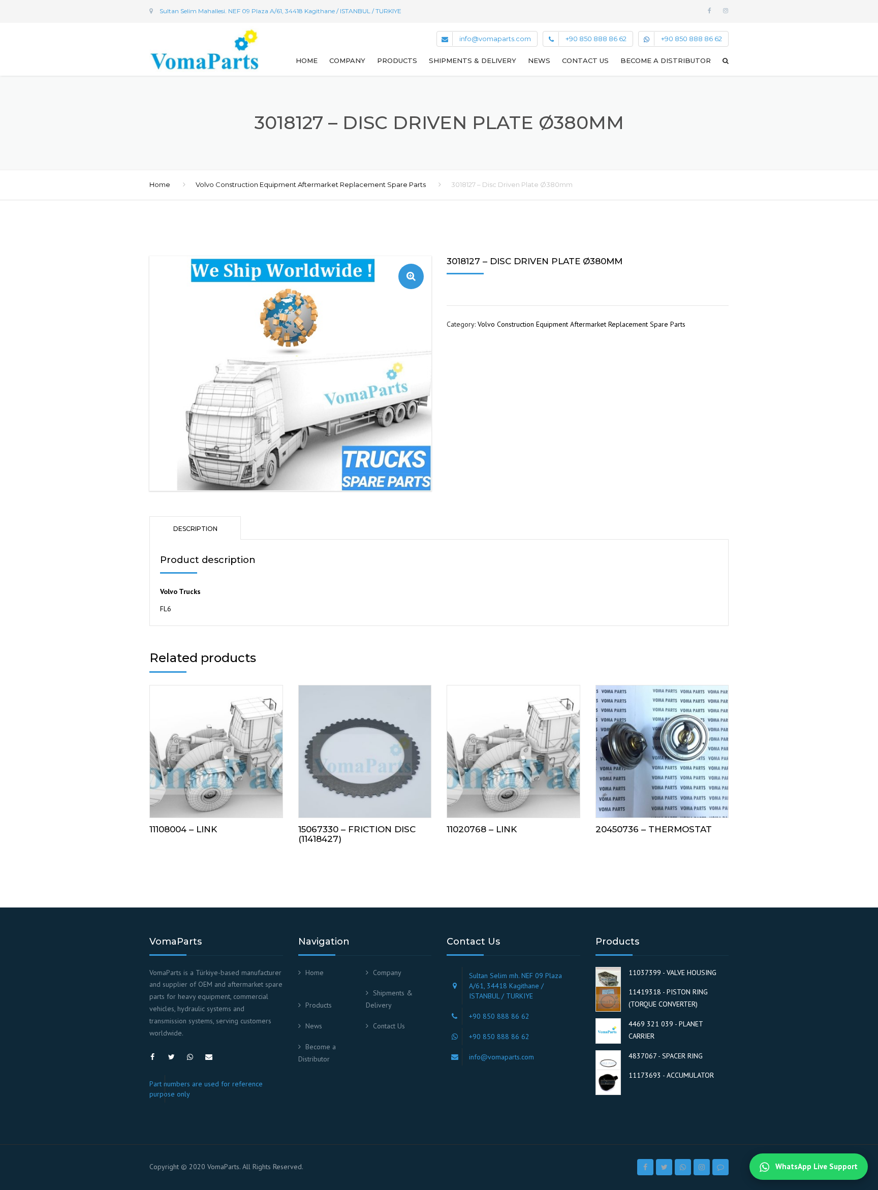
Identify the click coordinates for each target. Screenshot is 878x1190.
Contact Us (585, 60)
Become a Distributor (665, 60)
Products (397, 60)
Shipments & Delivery (472, 60)
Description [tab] (195, 529)
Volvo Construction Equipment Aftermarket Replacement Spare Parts (311, 184)
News (539, 60)
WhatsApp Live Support (815, 1166)
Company (347, 60)
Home (307, 60)
